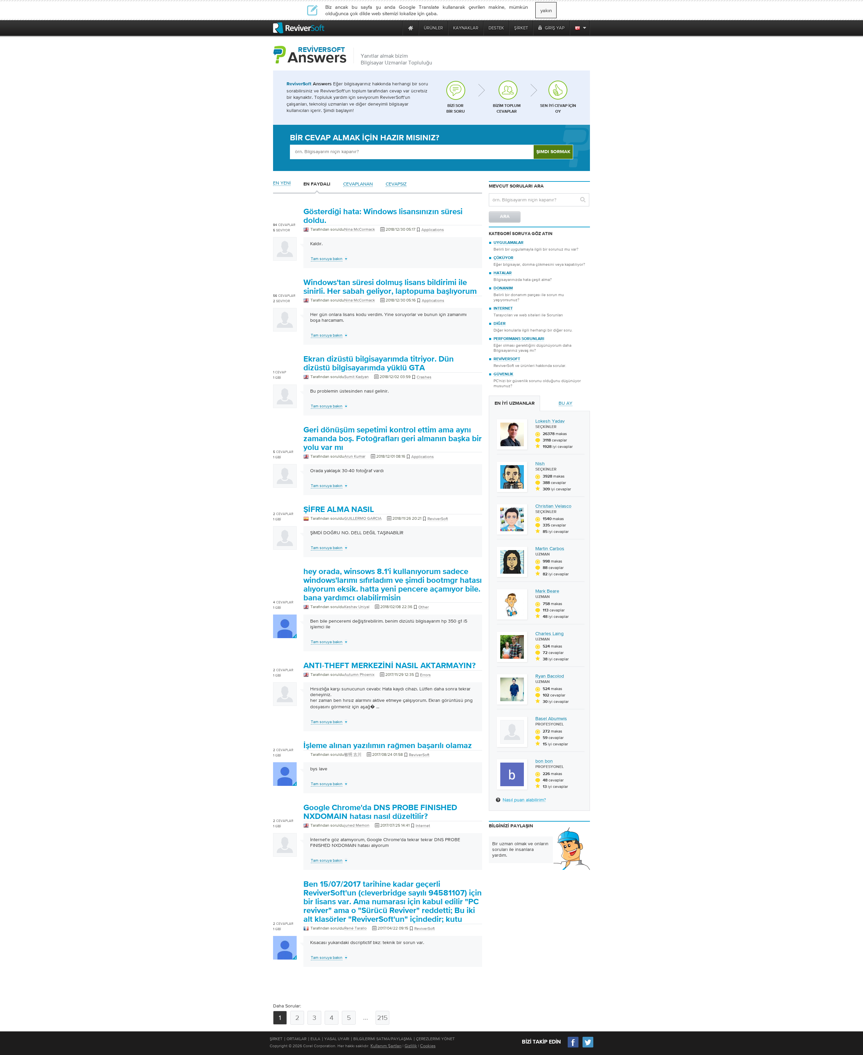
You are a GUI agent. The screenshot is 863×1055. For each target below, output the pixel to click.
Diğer (500, 324)
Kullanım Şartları (385, 1045)
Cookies (428, 1045)
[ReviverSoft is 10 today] (396, 27)
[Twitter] (588, 1046)
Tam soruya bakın (327, 258)
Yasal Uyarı (336, 1038)
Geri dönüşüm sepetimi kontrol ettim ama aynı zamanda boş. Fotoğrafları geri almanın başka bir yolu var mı (392, 439)
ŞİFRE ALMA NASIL (338, 510)
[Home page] (410, 27)
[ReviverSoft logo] (298, 27)
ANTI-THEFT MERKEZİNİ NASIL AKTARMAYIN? (389, 666)
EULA (315, 1038)
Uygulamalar (509, 243)
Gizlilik (411, 1045)
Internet (503, 309)
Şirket (276, 1038)
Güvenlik (503, 374)
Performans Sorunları (519, 339)
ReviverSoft (507, 359)
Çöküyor (503, 258)
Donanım (503, 288)
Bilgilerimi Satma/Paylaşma (382, 1038)
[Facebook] (573, 1046)
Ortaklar (296, 1038)
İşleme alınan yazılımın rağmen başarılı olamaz (387, 746)
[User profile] (285, 257)
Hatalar (503, 273)
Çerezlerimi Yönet (435, 1038)
